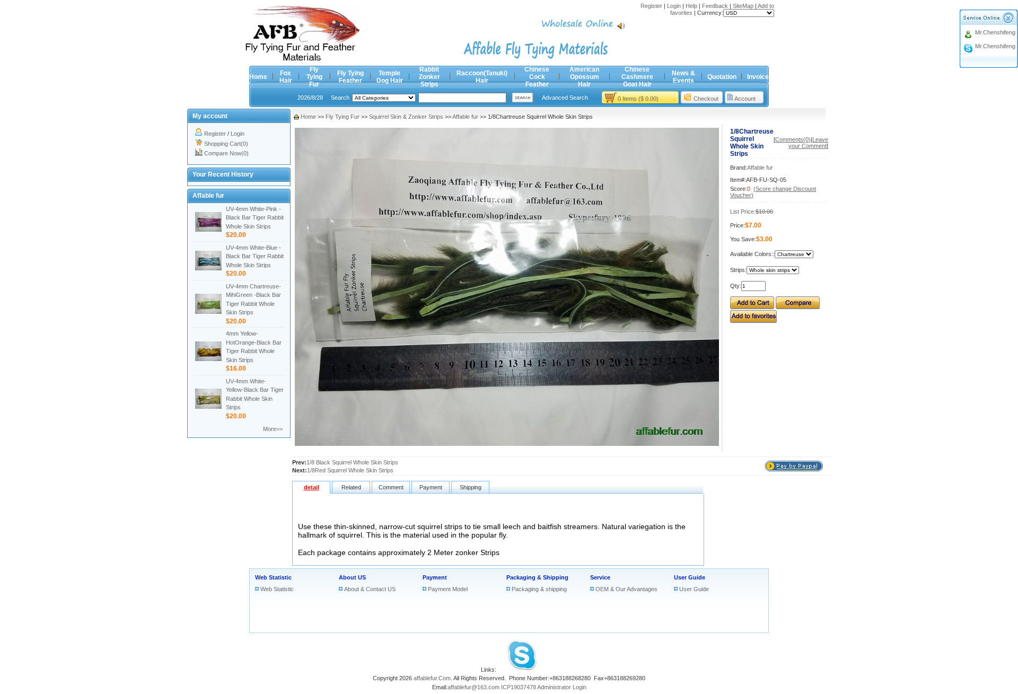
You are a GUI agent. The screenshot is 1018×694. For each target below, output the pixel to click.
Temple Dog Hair (389, 76)
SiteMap (743, 6)
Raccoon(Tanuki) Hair (482, 76)
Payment (435, 577)
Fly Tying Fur (314, 77)
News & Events (683, 76)
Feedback (715, 6)
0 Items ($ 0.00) (638, 98)
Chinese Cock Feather (536, 77)
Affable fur (465, 116)
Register (651, 6)
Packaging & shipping (539, 589)
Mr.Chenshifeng (995, 32)
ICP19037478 (518, 687)
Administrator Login (561, 687)
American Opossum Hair (584, 77)
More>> (273, 429)
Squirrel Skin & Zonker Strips (406, 116)
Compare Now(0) (226, 153)
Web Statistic (273, 577)
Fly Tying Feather (350, 76)
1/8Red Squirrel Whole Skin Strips (350, 470)
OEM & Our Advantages (626, 589)
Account (745, 98)
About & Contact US (370, 589)
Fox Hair (285, 76)
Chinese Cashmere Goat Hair (637, 77)
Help (691, 6)
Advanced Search (565, 97)
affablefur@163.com (473, 687)
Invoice (758, 77)
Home (258, 77)
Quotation (721, 77)
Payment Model (448, 589)
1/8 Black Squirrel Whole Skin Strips (352, 462)
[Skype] (522, 669)
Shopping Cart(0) (226, 143)
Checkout (706, 98)
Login (674, 6)
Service (600, 577)
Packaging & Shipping (537, 577)
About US (352, 577)
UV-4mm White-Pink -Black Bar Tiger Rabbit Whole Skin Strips (255, 218)
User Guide (689, 577)
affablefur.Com (432, 678)
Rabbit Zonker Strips (429, 77)
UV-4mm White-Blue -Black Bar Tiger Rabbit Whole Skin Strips (255, 256)
